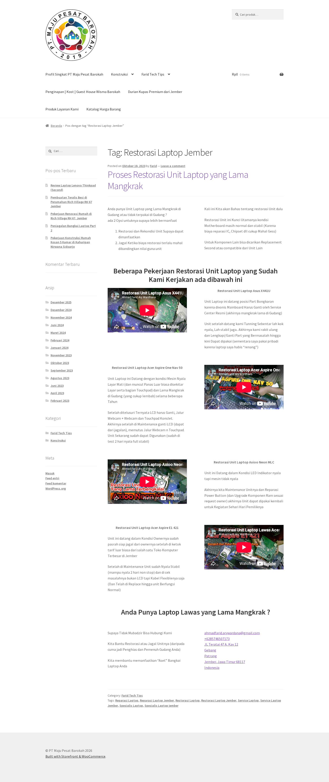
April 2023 (57, 393)
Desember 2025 (61, 302)
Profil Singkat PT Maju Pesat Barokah (74, 74)
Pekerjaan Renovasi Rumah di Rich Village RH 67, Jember (71, 216)
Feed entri (52, 478)
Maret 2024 (58, 333)
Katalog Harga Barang (103, 109)
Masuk (49, 473)
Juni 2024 (57, 325)
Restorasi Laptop (187, 700)
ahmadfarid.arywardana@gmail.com (232, 633)
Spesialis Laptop (131, 706)
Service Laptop (248, 700)
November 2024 (61, 317)
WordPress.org (55, 488)
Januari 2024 (59, 348)
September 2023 (62, 370)
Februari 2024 (60, 340)
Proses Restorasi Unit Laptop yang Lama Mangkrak (178, 180)
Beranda (56, 126)
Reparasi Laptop (126, 700)
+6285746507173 (217, 638)
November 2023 (61, 355)
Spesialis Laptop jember (161, 706)
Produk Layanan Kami (62, 109)
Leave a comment (173, 166)
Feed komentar (55, 483)
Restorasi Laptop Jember (218, 700)
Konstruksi (119, 74)
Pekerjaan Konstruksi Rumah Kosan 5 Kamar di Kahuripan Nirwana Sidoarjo (71, 242)
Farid (153, 166)
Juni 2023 (57, 386)
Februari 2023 (60, 401)
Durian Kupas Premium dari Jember (155, 91)
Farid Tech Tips (152, 74)
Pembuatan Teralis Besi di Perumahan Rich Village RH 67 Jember (71, 201)
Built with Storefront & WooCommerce (75, 756)
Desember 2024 (61, 310)
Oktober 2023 (60, 363)
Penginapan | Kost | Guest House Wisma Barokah (82, 91)
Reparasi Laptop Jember (157, 700)
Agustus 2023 (60, 378)
